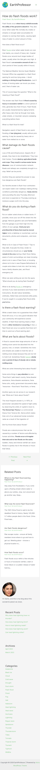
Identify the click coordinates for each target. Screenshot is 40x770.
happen (28, 357)
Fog (6, 697)
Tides (7, 735)
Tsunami (8, 745)
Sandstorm (9, 724)
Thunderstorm (10, 731)
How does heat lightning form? (16, 622)
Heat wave (9, 711)
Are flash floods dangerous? (15, 528)
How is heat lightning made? (15, 625)
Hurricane (8, 714)
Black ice (8, 672)
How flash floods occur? (14, 552)
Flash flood (6, 19)
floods (8, 50)
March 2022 (9, 652)
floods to (19, 287)
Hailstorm (8, 704)
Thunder (8, 728)
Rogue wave (9, 721)
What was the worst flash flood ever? (19, 504)
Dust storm (9, 686)
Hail (6, 700)
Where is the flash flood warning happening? (17, 479)
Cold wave (9, 679)
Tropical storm (10, 742)
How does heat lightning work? (16, 629)
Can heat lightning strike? (14, 632)
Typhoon (8, 749)
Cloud (7, 676)
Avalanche (9, 669)
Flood (7, 693)
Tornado (8, 738)
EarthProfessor (20, 5)
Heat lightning (10, 707)
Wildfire (8, 752)
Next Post (27, 457)
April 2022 (9, 649)
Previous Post (13, 457)
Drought (8, 683)
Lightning (8, 717)
